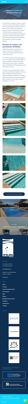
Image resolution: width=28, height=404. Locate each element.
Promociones (6, 291)
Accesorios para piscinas (9, 289)
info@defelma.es (7, 269)
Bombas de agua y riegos (9, 298)
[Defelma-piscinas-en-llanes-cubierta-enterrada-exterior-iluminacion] (14, 110)
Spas (4, 294)
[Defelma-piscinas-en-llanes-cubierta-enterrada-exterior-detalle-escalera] (14, 145)
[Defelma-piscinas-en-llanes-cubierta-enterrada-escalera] (14, 180)
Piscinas (5, 286)
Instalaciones (6, 303)
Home (4, 284)
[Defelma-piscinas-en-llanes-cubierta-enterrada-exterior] (14, 93)
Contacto (5, 305)
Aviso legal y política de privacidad (11, 398)
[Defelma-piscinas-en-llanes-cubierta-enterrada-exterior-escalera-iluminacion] (14, 128)
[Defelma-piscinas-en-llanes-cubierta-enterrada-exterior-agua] (14, 163)
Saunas (4, 296)
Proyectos (5, 301)
